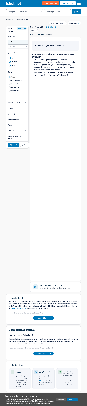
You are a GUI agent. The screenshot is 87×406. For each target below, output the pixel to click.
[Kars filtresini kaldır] (36, 30)
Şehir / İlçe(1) (12, 36)
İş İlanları (20, 19)
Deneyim (11, 131)
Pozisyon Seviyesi (14, 102)
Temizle (27, 145)
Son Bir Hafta (16, 87)
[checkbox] (10, 58)
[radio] (10, 77)
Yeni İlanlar (15, 84)
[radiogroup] (17, 83)
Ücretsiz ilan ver (50, 3)
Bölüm (10, 108)
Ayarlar (61, 399)
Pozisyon (11, 125)
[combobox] (18, 42)
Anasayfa (9, 19)
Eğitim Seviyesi (13, 119)
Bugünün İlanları (17, 80)
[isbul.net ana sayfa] (13, 3)
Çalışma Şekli (12, 114)
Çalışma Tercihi (13, 53)
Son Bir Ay (15, 90)
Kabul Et (72, 399)
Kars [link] (27, 19)
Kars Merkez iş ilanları (18, 308)
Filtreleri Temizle (51, 27)
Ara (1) (15, 145)
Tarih (10, 72)
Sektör (10, 97)
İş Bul (76, 12)
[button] (79, 3)
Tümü (13, 77)
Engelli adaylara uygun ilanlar (16, 137)
